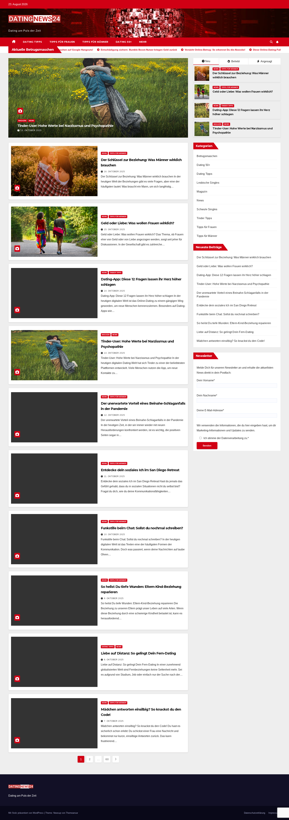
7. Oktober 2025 (114, 721)
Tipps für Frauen (62, 41)
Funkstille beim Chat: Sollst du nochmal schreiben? (142, 528)
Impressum (273, 813)
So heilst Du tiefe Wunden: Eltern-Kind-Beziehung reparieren (234, 323)
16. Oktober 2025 (114, 171)
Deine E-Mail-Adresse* (210, 410)
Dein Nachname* (207, 395)
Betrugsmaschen (207, 156)
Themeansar (72, 813)
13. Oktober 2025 (114, 353)
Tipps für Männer (95, 41)
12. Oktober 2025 (31, 130)
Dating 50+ (124, 41)
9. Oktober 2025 (114, 598)
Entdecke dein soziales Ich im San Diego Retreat (140, 470)
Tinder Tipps (227, 106)
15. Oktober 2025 (114, 229)
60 (107, 759)
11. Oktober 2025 (114, 476)
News (20, 121)
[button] (271, 42)
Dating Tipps (32, 41)
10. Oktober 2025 (114, 534)
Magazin (217, 124)
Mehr (143, 41)
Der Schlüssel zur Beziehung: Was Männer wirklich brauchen (234, 257)
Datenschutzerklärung (254, 813)
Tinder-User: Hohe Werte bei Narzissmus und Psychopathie (233, 284)
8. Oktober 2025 (114, 659)
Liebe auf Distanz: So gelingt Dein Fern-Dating (138, 653)
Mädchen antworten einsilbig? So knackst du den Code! (230, 340)
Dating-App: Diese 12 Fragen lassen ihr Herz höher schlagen (234, 275)
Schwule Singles (207, 209)
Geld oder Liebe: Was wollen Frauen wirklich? (243, 91)
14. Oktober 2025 (114, 291)
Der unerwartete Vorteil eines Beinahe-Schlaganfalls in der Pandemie (73, 126)
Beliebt (235, 61)
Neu (207, 61)
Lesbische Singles (208, 182)
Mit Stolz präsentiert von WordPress (26, 813)
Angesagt (266, 61)
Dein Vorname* (206, 380)
